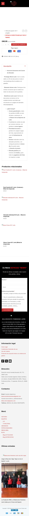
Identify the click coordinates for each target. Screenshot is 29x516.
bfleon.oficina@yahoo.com (8, 400)
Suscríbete (7, 310)
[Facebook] (2, 361)
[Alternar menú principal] (3, 3)
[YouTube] (10, 361)
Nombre (4, 279)
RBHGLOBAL (5, 430)
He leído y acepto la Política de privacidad (15, 293)
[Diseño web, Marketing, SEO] (14, 510)
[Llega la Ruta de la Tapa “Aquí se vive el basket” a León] (14, 455)
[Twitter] (6, 361)
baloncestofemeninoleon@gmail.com (11, 396)
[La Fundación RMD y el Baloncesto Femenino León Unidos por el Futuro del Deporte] (14, 480)
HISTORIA (4, 416)
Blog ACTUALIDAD (8, 435)
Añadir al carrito (19, 44)
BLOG (3, 432)
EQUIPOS (4, 419)
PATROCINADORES (6, 428)
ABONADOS (4, 426)
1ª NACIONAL (6, 423)
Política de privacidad (8, 291)
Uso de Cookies (5, 351)
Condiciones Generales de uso (9, 349)
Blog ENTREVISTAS (8, 437)
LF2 (4, 421)
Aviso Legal (4, 347)
